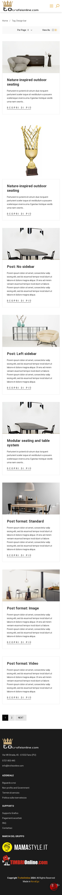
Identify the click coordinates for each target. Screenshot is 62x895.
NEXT (20, 717)
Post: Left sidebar (22, 354)
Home (5, 21)
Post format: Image (23, 608)
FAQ (4, 823)
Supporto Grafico (10, 813)
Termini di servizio (10, 793)
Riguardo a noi (9, 783)
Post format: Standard (25, 521)
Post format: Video (22, 663)
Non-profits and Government (15, 788)
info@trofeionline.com (13, 766)
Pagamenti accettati (12, 818)
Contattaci (7, 828)
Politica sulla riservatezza (14, 798)
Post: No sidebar (20, 267)
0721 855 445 (8, 760)
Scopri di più (19, 107)
